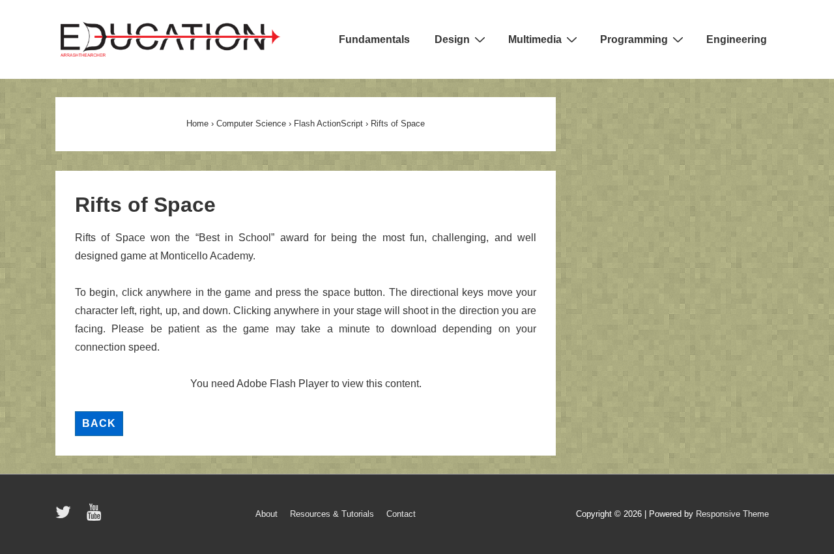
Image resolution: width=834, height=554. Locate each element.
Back (99, 423)
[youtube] (95, 516)
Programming (634, 39)
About (266, 514)
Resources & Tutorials (332, 514)
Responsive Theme (732, 514)
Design (452, 39)
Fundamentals (374, 39)
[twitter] (66, 516)
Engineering (736, 39)
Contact (401, 514)
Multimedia (535, 39)
